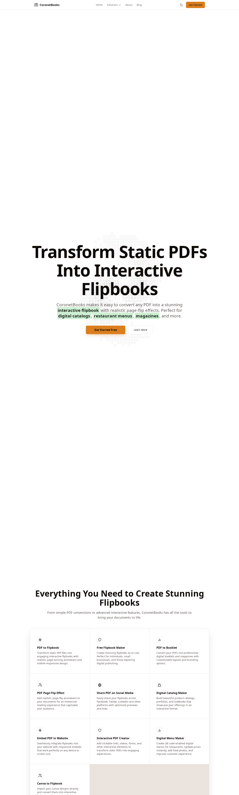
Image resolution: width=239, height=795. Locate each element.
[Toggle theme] (181, 5)
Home (99, 4)
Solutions (112, 4)
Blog (139, 4)
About (128, 4)
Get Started (195, 4)
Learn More (140, 329)
